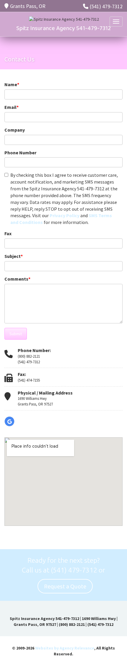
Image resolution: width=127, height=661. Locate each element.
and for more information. (64, 198)
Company (14, 130)
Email (11, 107)
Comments (17, 279)
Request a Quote (65, 586)
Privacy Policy (64, 215)
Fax (8, 233)
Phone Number (20, 153)
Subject (13, 256)
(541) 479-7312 (106, 6)
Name (11, 84)
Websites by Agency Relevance (64, 648)
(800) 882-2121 (29, 356)
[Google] (9, 421)
